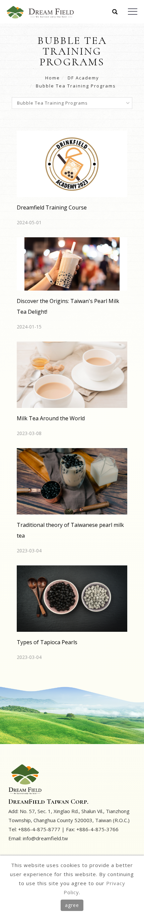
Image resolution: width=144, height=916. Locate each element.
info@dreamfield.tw (45, 838)
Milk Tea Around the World (51, 418)
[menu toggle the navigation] (132, 11)
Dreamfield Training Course (52, 207)
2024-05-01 (29, 222)
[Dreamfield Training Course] (72, 163)
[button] (115, 12)
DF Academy (83, 78)
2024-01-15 (29, 326)
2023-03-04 (29, 550)
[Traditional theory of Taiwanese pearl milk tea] (72, 480)
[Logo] (40, 11)
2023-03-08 (29, 433)
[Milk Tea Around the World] (72, 374)
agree (72, 905)
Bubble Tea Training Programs (76, 86)
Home (52, 78)
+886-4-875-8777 (39, 829)
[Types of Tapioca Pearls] (72, 598)
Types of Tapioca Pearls (47, 642)
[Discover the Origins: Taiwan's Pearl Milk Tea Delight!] (72, 263)
